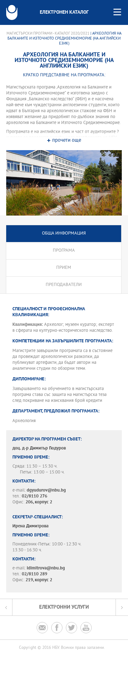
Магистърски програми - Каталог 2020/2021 (48, 33)
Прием (63, 268)
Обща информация (64, 233)
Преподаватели (64, 285)
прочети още (66, 140)
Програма (64, 251)
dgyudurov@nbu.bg (46, 490)
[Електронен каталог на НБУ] (11, 12)
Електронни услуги (64, 607)
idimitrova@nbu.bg (46, 568)
